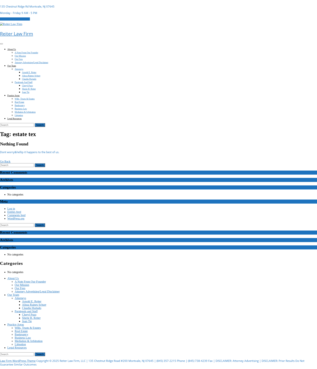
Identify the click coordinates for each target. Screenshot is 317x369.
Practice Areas (13, 95)
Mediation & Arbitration (25, 112)
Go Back (5, 161)
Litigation (19, 115)
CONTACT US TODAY (15, 19)
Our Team (11, 66)
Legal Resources (14, 118)
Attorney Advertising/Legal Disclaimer (31, 62)
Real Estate (19, 102)
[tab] (1, 43)
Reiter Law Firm (16, 33)
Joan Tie (25, 92)
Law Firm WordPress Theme (18, 361)
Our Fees (19, 59)
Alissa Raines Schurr (31, 75)
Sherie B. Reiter (29, 89)
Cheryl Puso (27, 85)
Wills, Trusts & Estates (25, 99)
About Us (11, 49)
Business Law (21, 108)
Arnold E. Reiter (29, 72)
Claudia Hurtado (29, 79)
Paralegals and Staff (23, 82)
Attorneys (19, 69)
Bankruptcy (20, 105)
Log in (11, 208)
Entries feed (14, 211)
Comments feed (16, 215)
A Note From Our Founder (26, 52)
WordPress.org (15, 218)
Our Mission (20, 56)
